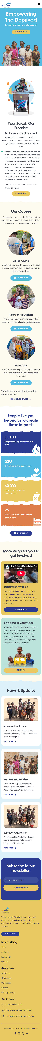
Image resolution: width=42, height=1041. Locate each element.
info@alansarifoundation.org (19, 1010)
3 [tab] (23, 57)
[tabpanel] (21, 35)
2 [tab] (21, 57)
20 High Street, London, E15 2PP (20, 1016)
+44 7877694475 (14, 1005)
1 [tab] (18, 57)
